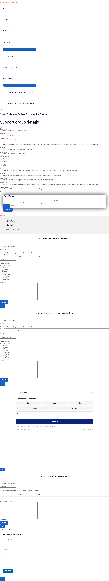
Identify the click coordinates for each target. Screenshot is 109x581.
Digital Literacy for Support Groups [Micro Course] (20, 92)
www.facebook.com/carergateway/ (13, 140)
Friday (5, 278)
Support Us (10, 56)
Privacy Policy (11, 221)
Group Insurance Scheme (10, 67)
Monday (5, 271)
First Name (6, 549)
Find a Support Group (9, 31)
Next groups (4, 215)
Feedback (9, 220)
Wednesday (6, 274)
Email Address (7, 540)
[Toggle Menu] (19, 49)
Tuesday (5, 273)
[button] (3, 110)
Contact (7, 209)
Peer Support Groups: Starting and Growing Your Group (21, 103)
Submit (4, 302)
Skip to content (4, 1)
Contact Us (10, 225)
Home (5, 8)
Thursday (6, 276)
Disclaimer (10, 224)
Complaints (10, 223)
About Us (5, 20)
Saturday (6, 279)
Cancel (13, 206)
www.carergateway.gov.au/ (11, 135)
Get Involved (6, 42)
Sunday (5, 269)
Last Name (6, 558)
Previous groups (6, 214)
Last (39, 257)
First (19, 257)
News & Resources (8, 78)
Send (6, 206)
